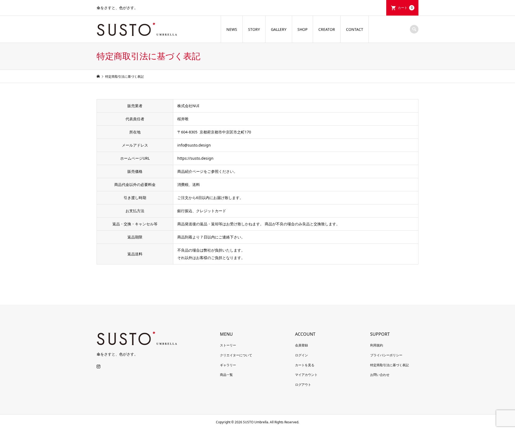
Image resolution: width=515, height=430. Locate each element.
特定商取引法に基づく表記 (389, 365)
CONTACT (354, 29)
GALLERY (278, 29)
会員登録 (301, 345)
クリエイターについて (236, 355)
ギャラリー (228, 365)
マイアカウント (306, 374)
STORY (254, 29)
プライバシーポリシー (386, 355)
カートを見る (304, 365)
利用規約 (376, 345)
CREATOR (326, 29)
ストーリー (228, 345)
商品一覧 (226, 374)
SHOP (302, 29)
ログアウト (303, 384)
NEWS (231, 29)
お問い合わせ (379, 374)
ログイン (301, 355)
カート (405, 7)
